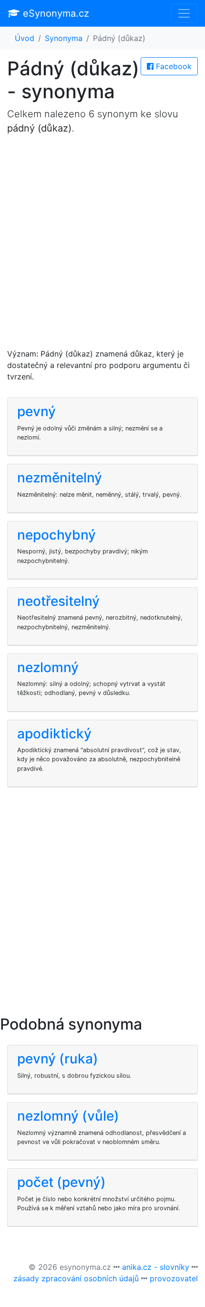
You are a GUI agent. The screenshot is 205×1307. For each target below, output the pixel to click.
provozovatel (174, 1278)
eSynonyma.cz (54, 13)
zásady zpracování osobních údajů (76, 1278)
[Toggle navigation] (184, 13)
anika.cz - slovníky (155, 1267)
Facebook (173, 66)
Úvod (24, 38)
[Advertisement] (102, 245)
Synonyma (63, 38)
